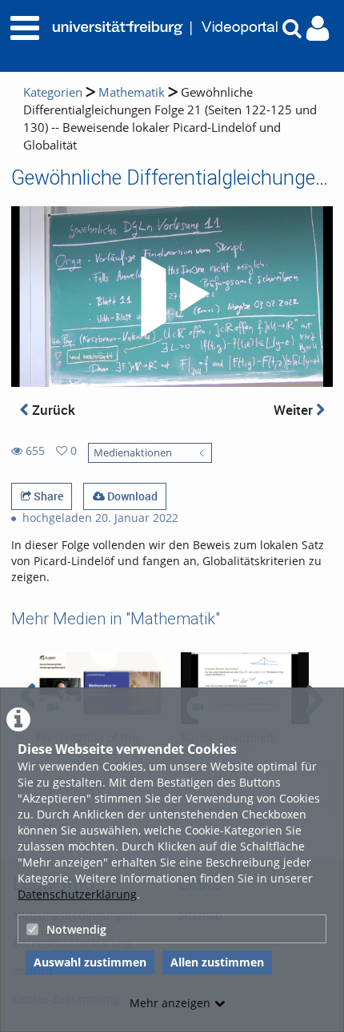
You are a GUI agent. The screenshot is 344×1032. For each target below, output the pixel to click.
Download (131, 496)
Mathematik (131, 92)
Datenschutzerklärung (77, 894)
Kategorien (52, 92)
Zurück (52, 409)
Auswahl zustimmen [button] (90, 962)
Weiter (295, 409)
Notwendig (76, 929)
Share (47, 496)
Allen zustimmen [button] (217, 962)
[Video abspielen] (172, 297)
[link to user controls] (318, 28)
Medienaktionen (133, 453)
